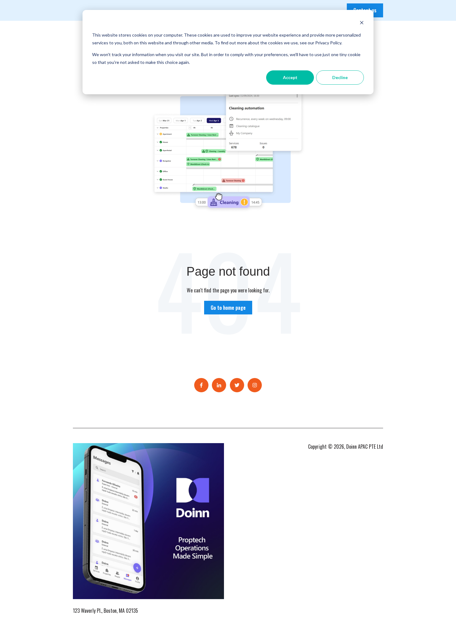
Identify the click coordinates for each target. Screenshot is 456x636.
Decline (340, 77)
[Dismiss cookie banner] (362, 23)
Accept (290, 77)
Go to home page (228, 307)
